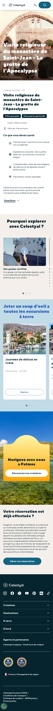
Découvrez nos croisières (26, 473)
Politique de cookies (13, 698)
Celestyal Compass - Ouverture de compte (23, 645)
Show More (9, 200)
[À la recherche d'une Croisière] (45, 5)
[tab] (23, 293)
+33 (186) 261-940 (35, 5)
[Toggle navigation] (3, 5)
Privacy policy (9, 701)
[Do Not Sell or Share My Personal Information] (4, 706)
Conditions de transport (14, 695)
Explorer (25, 392)
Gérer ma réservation (22, 561)
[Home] (17, 5)
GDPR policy (31, 698)
